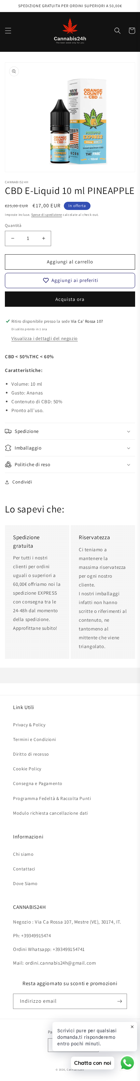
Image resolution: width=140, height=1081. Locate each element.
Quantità (13, 225)
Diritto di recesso (31, 754)
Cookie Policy (27, 769)
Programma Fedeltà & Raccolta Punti (52, 798)
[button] (8, 30)
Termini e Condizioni (34, 739)
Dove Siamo (25, 883)
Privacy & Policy (29, 725)
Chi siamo (23, 854)
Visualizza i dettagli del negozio (44, 338)
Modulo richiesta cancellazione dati (50, 813)
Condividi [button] (22, 482)
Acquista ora (70, 299)
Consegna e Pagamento (38, 783)
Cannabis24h (75, 1069)
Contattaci (24, 869)
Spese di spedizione (46, 215)
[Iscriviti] (119, 1001)
